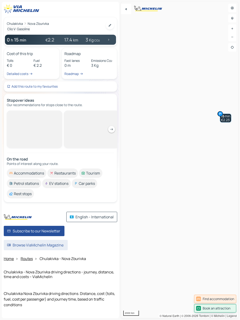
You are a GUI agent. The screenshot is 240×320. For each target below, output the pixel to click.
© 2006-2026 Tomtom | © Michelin (203, 316)
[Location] (232, 47)
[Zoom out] (232, 37)
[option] (26, 114)
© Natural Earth (169, 316)
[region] (179, 160)
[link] (215, 299)
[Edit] (110, 25)
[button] (225, 118)
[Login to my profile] (232, 8)
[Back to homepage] (22, 9)
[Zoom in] (232, 28)
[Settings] (232, 18)
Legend (232, 316)
